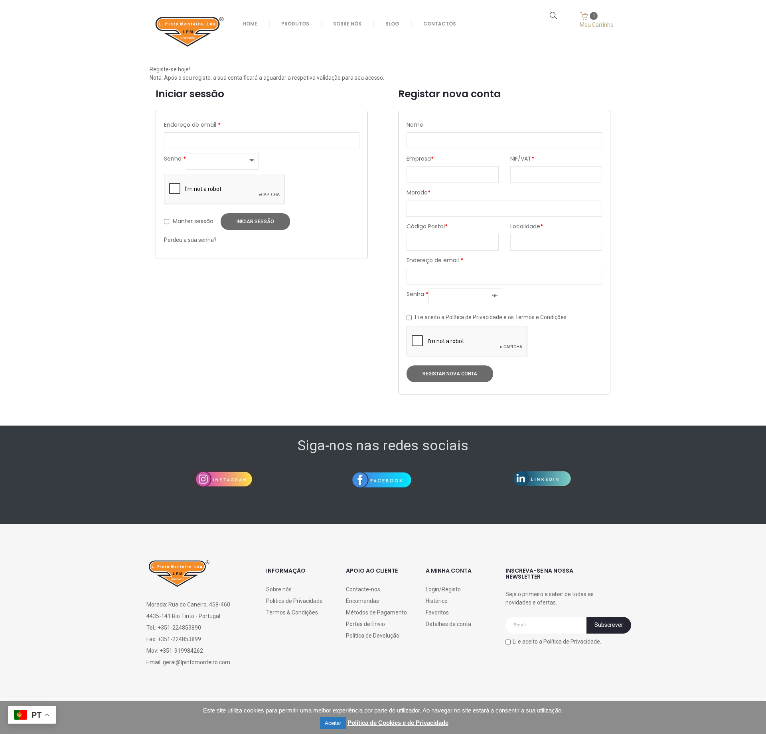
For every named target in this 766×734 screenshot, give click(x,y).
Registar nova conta (449, 374)
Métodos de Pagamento (376, 612)
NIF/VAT (522, 159)
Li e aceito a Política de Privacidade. (557, 641)
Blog (392, 23)
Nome (415, 125)
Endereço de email (192, 125)
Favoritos (437, 612)
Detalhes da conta (448, 624)
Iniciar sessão (255, 221)
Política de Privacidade (294, 601)
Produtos (295, 23)
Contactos (439, 23)
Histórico (437, 601)
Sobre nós (347, 23)
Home (250, 23)
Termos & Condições (292, 612)
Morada (418, 192)
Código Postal (427, 226)
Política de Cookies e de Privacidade (397, 722)
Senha (175, 159)
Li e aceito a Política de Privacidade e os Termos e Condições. (491, 317)
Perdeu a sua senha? (190, 240)
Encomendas (362, 601)
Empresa (420, 159)
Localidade (526, 226)
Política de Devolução (372, 635)
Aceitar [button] (333, 723)
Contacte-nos (363, 589)
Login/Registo (443, 589)
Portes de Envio (365, 624)
